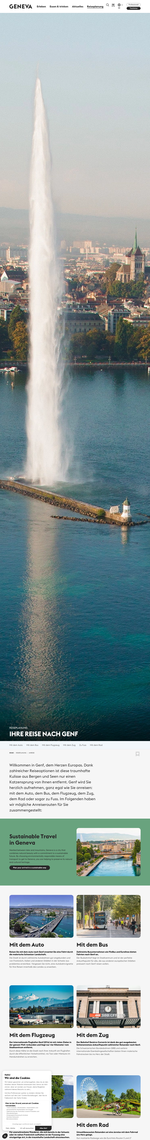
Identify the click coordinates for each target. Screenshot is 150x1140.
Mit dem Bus (32, 745)
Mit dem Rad (96, 745)
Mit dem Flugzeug (50, 745)
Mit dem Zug (69, 745)
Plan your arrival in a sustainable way (29, 868)
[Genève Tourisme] (20, 6)
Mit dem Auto (16, 745)
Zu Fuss (82, 745)
